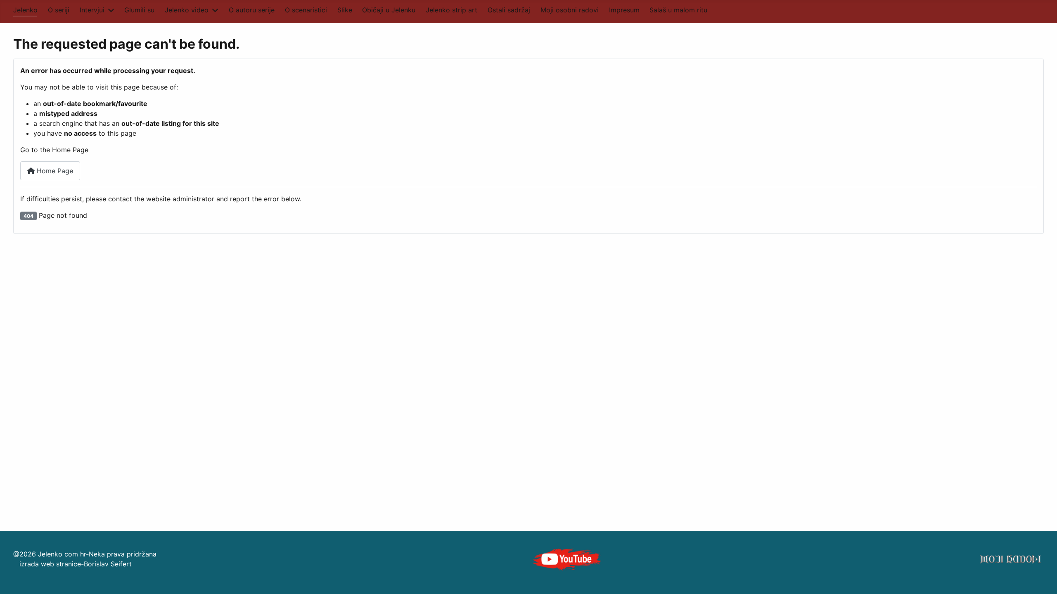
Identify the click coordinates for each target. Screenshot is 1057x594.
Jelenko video (187, 10)
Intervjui (92, 10)
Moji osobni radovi (569, 10)
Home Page (54, 171)
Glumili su (139, 10)
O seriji (58, 10)
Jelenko (25, 10)
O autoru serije (252, 10)
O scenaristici (306, 10)
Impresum (624, 10)
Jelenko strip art (451, 10)
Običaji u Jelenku (388, 10)
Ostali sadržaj (509, 10)
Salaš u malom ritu (678, 10)
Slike (344, 10)
